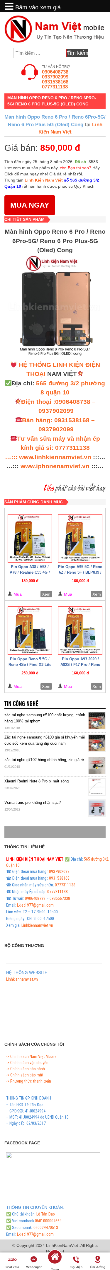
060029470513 (45, 1227)
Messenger (34, 1267)
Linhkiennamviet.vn (37, 925)
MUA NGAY (29, 205)
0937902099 (55, 77)
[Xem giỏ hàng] (99, 53)
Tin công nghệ (21, 703)
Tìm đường (97, 1267)
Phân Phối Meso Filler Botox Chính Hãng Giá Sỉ (44, 986)
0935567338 (60, 898)
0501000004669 (48, 1220)
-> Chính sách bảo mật (24, 1075)
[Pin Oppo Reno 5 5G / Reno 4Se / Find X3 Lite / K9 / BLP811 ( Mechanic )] (30, 630)
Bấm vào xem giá (38, 7)
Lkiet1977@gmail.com (35, 905)
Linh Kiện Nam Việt (44, 180)
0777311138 (55, 87)
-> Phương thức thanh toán (28, 1081)
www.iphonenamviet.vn (55, 466)
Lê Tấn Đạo (45, 1214)
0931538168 (55, 82)
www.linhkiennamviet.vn (55, 457)
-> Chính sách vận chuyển (27, 1062)
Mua (17, 594)
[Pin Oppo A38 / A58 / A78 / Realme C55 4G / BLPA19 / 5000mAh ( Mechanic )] (30, 538)
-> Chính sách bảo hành (25, 1068)
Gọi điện (76, 1267)
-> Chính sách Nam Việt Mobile (31, 1056)
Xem (46, 594)
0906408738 (55, 72)
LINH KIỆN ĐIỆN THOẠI (25, 859)
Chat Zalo (12, 1267)
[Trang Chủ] (54, 1260)
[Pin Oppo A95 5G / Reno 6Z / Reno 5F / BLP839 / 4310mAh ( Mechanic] (80, 538)
